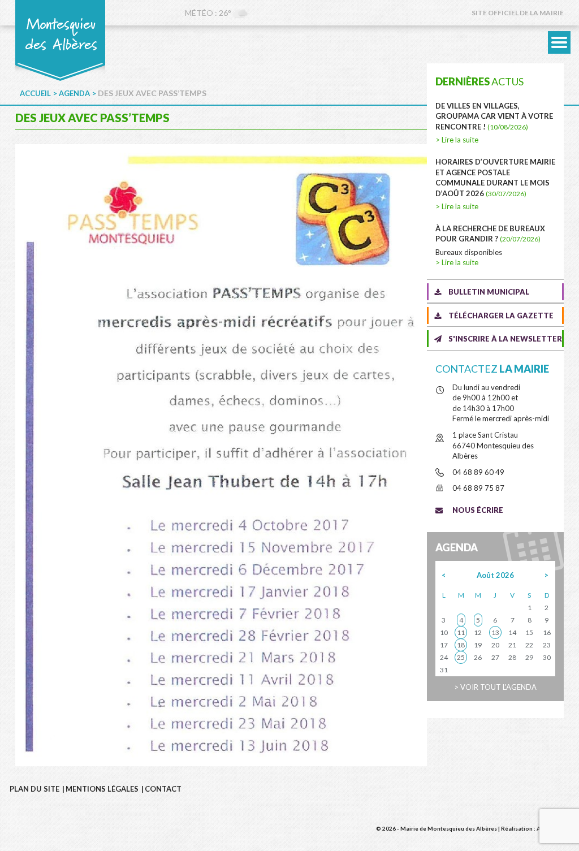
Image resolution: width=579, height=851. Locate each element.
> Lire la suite (456, 139)
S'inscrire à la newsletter (505, 338)
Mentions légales (102, 788)
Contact (163, 788)
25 (461, 657)
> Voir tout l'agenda (495, 687)
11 (461, 632)
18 (461, 645)
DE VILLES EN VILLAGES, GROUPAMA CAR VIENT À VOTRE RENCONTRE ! (494, 116)
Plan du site (34, 788)
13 (495, 632)
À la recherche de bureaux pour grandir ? (490, 234)
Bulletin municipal (488, 291)
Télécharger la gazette (501, 315)
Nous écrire (477, 510)
